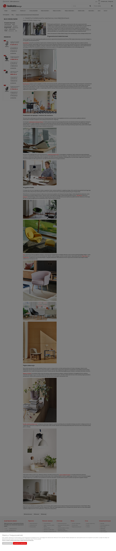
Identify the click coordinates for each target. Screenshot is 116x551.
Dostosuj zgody (7, 543)
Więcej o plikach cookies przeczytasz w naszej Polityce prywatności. (18, 540)
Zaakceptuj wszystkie (20, 543)
